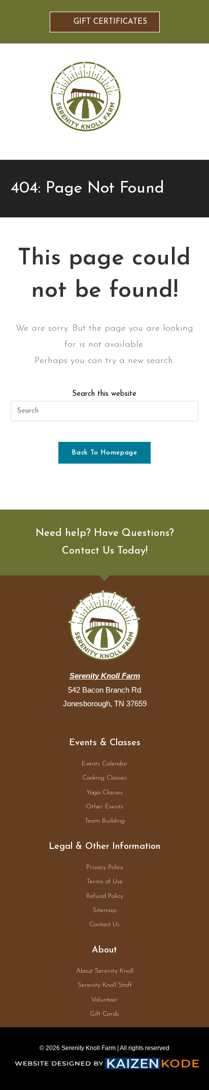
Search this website (104, 394)
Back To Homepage (104, 452)
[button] (180, 102)
